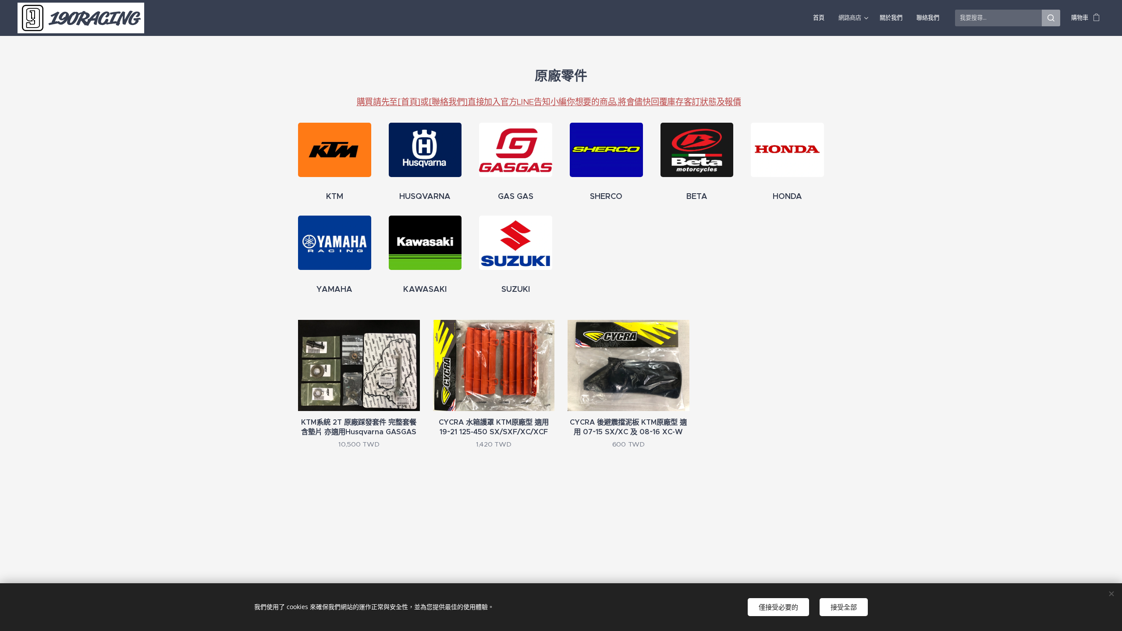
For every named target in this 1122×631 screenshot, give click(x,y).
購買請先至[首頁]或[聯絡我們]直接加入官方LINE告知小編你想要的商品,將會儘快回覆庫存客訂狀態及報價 (549, 102)
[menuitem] (821, 18)
